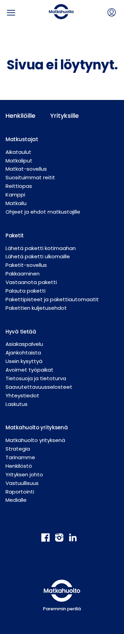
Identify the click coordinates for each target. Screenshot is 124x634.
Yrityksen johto (24, 474)
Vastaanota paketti (31, 282)
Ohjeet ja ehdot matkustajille (43, 211)
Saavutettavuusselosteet (39, 386)
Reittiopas (19, 186)
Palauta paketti (25, 290)
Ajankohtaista (23, 352)
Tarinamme (20, 457)
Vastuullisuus (22, 483)
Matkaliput (19, 160)
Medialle (16, 499)
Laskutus (17, 404)
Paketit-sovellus (26, 265)
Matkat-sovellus (26, 168)
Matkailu (16, 203)
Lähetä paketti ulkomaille (38, 256)
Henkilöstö (19, 465)
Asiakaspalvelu (24, 344)
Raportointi (20, 491)
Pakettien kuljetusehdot (36, 308)
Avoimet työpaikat (29, 369)
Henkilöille (20, 115)
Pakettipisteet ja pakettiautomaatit (52, 299)
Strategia (18, 448)
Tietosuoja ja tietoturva (36, 378)
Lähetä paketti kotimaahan (41, 248)
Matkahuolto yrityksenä (35, 440)
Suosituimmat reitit (30, 177)
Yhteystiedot (22, 395)
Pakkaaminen (23, 273)
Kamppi (15, 194)
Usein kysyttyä (24, 361)
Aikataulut (18, 152)
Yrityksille (64, 115)
